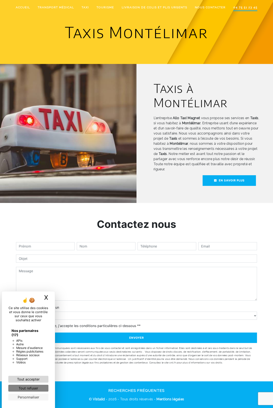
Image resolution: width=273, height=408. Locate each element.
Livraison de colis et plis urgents (154, 7)
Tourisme (105, 7)
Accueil (23, 7)
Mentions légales (169, 399)
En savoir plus (231, 180)
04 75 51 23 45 (245, 7)
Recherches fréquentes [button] (136, 390)
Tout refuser (28, 388)
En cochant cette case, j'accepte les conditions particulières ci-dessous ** (80, 326)
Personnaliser (28, 397)
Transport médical (56, 7)
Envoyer (136, 337)
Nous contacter (210, 7)
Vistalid (99, 399)
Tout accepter (28, 379)
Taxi (85, 7)
